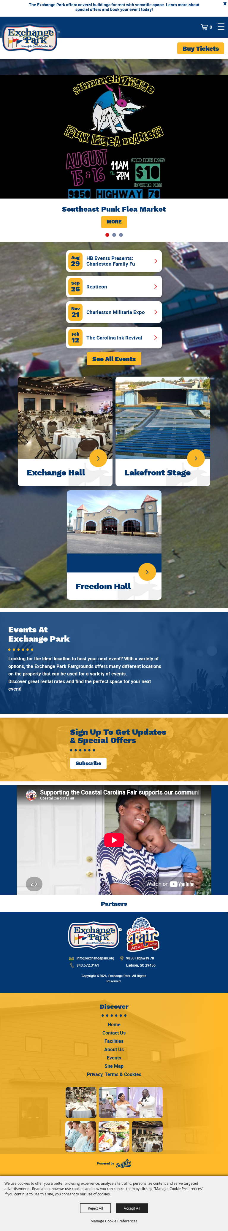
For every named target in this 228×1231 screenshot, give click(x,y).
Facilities (114, 1041)
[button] (107, 235)
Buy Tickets (201, 48)
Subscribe (88, 763)
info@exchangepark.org (95, 958)
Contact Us (114, 1032)
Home (114, 1024)
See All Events (114, 359)
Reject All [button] (95, 1208)
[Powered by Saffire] (123, 1163)
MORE (114, 222)
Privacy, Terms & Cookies (114, 1074)
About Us (114, 1049)
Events (114, 1057)
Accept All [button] (132, 1208)
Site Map (114, 1066)
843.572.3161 (88, 965)
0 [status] (211, 27)
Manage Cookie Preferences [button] (114, 1221)
